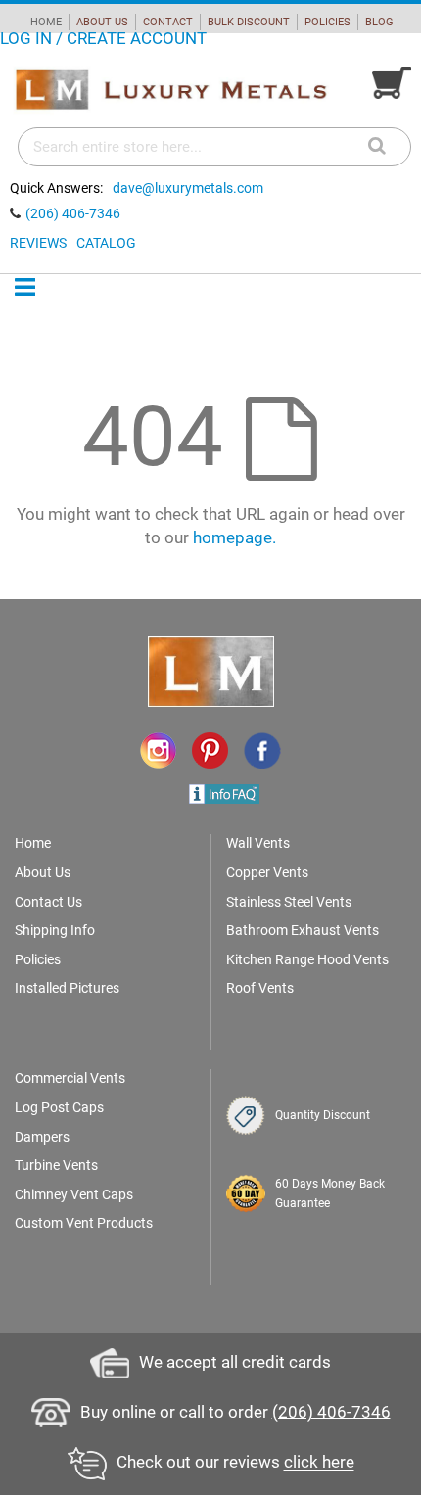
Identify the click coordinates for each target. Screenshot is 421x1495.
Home (33, 843)
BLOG (379, 22)
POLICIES (327, 22)
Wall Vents (258, 843)
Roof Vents (260, 988)
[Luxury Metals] (170, 90)
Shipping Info (55, 930)
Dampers (42, 1137)
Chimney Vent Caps (74, 1194)
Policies (38, 959)
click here (319, 1462)
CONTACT (168, 22)
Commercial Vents (70, 1078)
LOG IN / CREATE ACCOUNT (103, 38)
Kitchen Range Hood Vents (307, 959)
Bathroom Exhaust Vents (302, 930)
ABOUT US (102, 22)
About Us (42, 872)
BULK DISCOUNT (249, 22)
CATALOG (106, 243)
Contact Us (48, 902)
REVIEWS (38, 243)
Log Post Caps (59, 1107)
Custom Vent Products (84, 1223)
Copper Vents (267, 872)
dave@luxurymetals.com (188, 188)
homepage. (234, 537)
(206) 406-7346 (72, 213)
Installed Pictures (67, 988)
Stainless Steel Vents (288, 902)
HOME (46, 22)
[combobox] (214, 146)
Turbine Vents (56, 1165)
